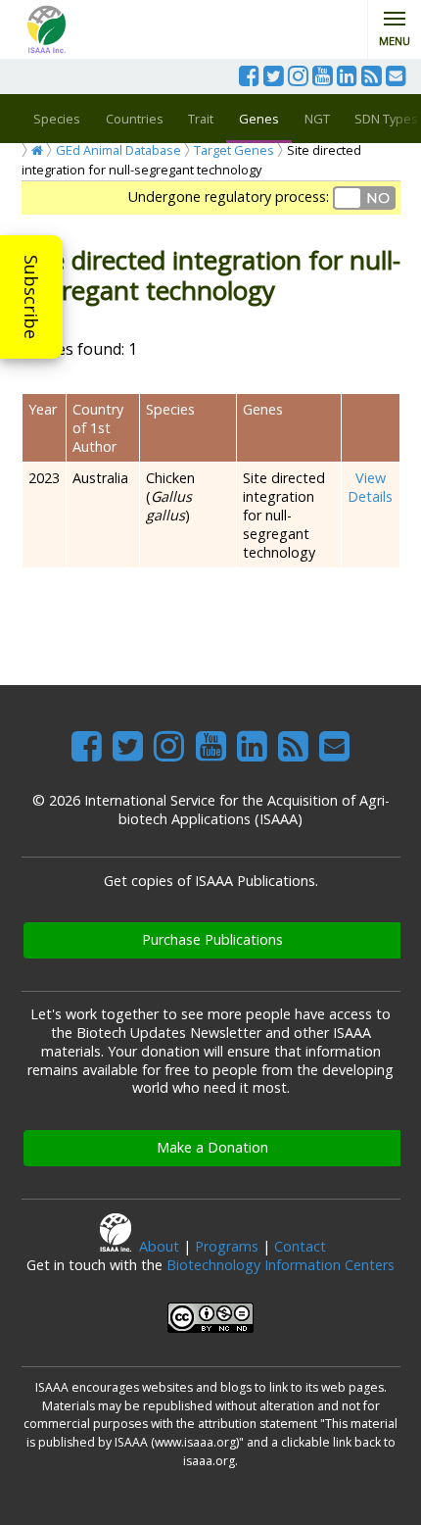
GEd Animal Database (118, 150)
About (159, 1246)
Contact (300, 1246)
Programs (226, 1246)
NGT (317, 118)
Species (56, 118)
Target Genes (234, 150)
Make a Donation (212, 1147)
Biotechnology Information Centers (280, 1264)
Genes (259, 118)
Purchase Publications (212, 939)
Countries (135, 118)
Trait (200, 118)
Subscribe (31, 297)
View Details (370, 487)
